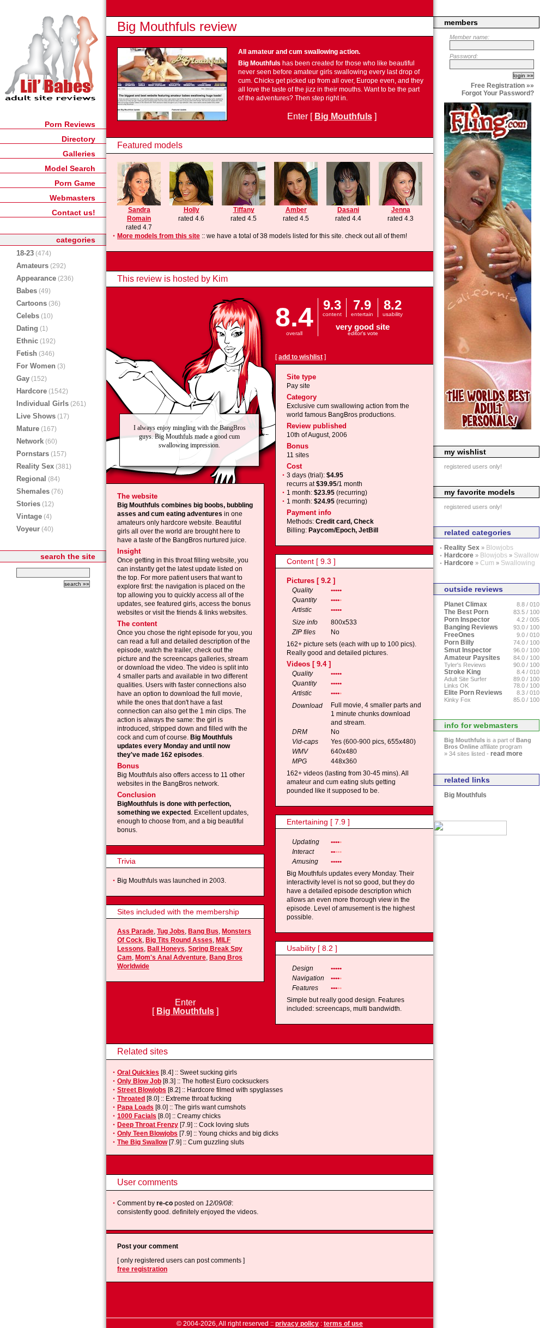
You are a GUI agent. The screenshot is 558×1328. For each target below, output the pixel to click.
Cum (487, 563)
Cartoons (31, 303)
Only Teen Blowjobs (147, 1133)
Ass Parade (135, 931)
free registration (142, 1269)
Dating (27, 328)
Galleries (79, 153)
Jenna (400, 210)
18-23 (25, 253)
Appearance (36, 278)
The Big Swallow (142, 1142)
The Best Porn (466, 612)
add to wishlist (300, 357)
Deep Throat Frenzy (147, 1125)
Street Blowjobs (141, 1090)
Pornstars (32, 454)
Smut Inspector (468, 650)
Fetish (26, 353)
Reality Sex (35, 466)
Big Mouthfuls (343, 116)
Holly (191, 210)
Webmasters (72, 197)
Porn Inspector (467, 619)
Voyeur (28, 529)
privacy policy (297, 1323)
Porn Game (74, 183)
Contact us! (73, 212)
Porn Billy (459, 642)
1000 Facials (136, 1116)
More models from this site (158, 236)
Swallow (526, 555)
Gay (22, 378)
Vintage (29, 516)
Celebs (27, 316)
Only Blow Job (139, 1081)
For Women (36, 366)
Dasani (348, 210)
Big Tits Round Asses (179, 940)
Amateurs (32, 266)
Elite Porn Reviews (473, 692)
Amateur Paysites (472, 658)
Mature (27, 429)
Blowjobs (499, 547)
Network (30, 441)
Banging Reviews (471, 627)
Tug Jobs (171, 931)
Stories (28, 504)
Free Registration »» (502, 85)
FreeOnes (459, 635)
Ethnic (27, 341)
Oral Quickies (138, 1072)
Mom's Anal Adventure (170, 957)
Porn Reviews (70, 124)
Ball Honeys (166, 949)
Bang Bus (203, 931)
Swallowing (518, 563)
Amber (296, 210)
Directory (78, 139)
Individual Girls (42, 403)
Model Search (70, 168)
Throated (131, 1098)
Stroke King (462, 672)
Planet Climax (465, 604)
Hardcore (31, 391)
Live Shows (36, 416)
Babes (26, 291)
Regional (31, 479)
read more (506, 753)
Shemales (33, 491)
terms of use (343, 1323)
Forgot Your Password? (498, 93)
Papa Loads (135, 1107)
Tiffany (243, 210)
